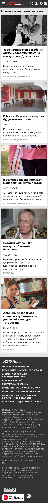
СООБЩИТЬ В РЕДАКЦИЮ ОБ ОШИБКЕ (22, 401)
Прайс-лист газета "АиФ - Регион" (21, 388)
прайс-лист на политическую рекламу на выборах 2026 (19, 396)
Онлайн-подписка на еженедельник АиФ (14, 375)
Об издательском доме (15, 366)
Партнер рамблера (25, 490)
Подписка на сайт (12, 380)
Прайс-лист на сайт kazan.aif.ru (21, 392)
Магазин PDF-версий (30, 370)
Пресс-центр (9, 370)
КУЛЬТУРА (8, 273)
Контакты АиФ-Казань (15, 384)
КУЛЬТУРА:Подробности (16, 76)
